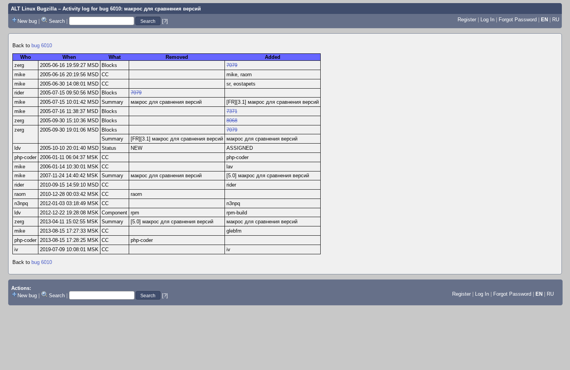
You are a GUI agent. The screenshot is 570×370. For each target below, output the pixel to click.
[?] (165, 21)
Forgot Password (518, 19)
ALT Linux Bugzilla (34, 9)
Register (467, 19)
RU (555, 19)
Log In (487, 19)
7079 (231, 65)
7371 (231, 111)
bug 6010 (41, 45)
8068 (231, 120)
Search (57, 21)
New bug (27, 21)
